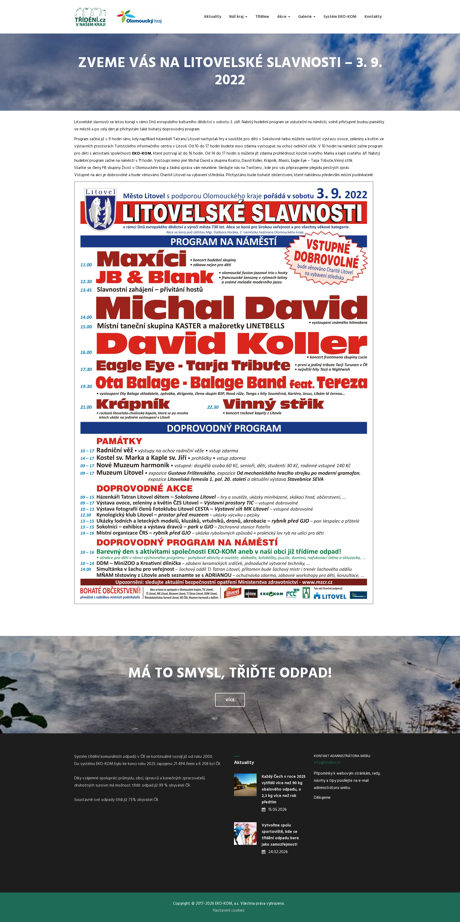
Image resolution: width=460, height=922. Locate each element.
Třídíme (262, 17)
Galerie (305, 17)
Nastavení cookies (229, 910)
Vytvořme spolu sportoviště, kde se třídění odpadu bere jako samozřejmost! (280, 835)
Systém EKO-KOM (339, 17)
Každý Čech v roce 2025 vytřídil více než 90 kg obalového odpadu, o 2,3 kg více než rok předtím (283, 789)
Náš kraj (237, 17)
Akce (282, 17)
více (230, 700)
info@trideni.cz (327, 762)
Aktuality (212, 17)
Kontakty (373, 17)
